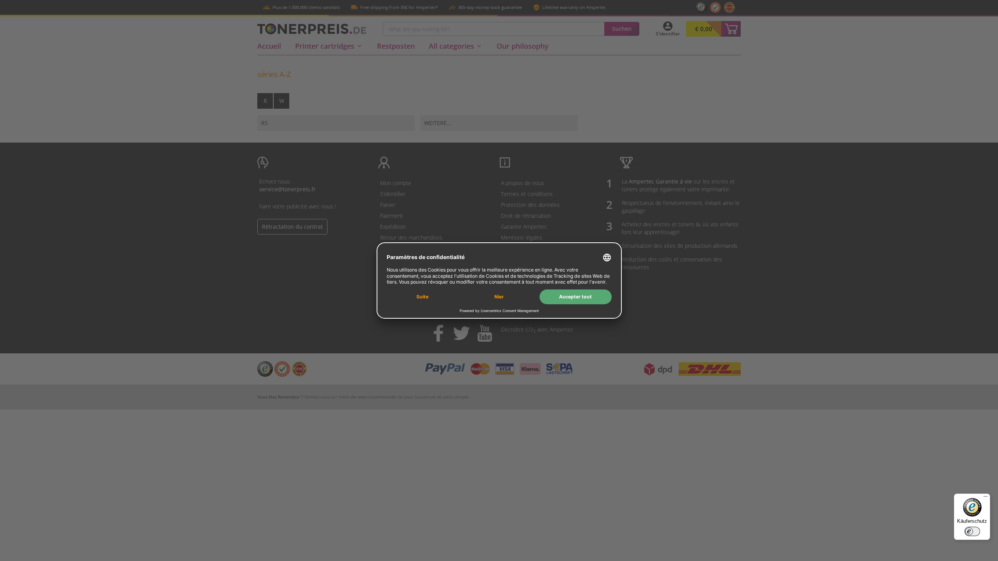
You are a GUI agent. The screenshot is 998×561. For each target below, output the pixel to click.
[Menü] (985, 498)
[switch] (972, 531)
